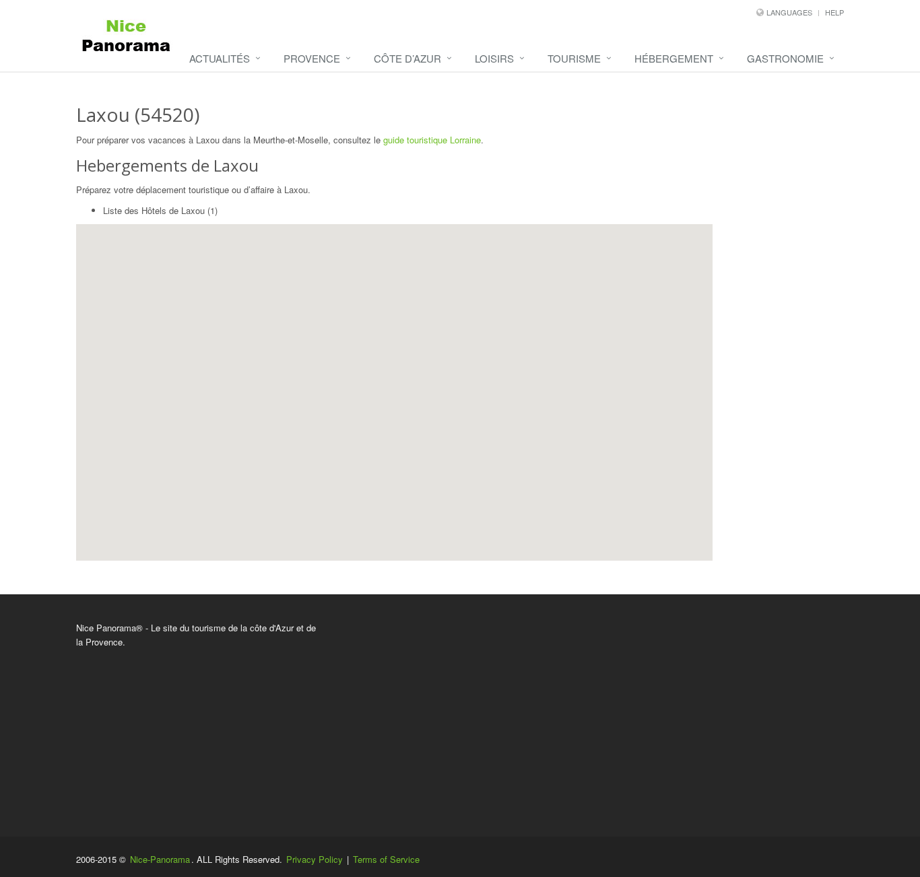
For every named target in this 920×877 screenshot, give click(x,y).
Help (834, 12)
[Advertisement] (591, 715)
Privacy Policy (314, 859)
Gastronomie (785, 58)
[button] (339, 352)
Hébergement (673, 58)
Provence (312, 58)
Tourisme (574, 58)
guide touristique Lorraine (432, 139)
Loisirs (494, 58)
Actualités (219, 58)
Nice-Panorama (160, 859)
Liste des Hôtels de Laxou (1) (160, 210)
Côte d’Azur (407, 58)
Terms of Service (386, 859)
